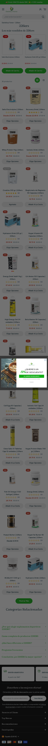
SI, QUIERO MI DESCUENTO (32, 376)
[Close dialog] (45, 360)
